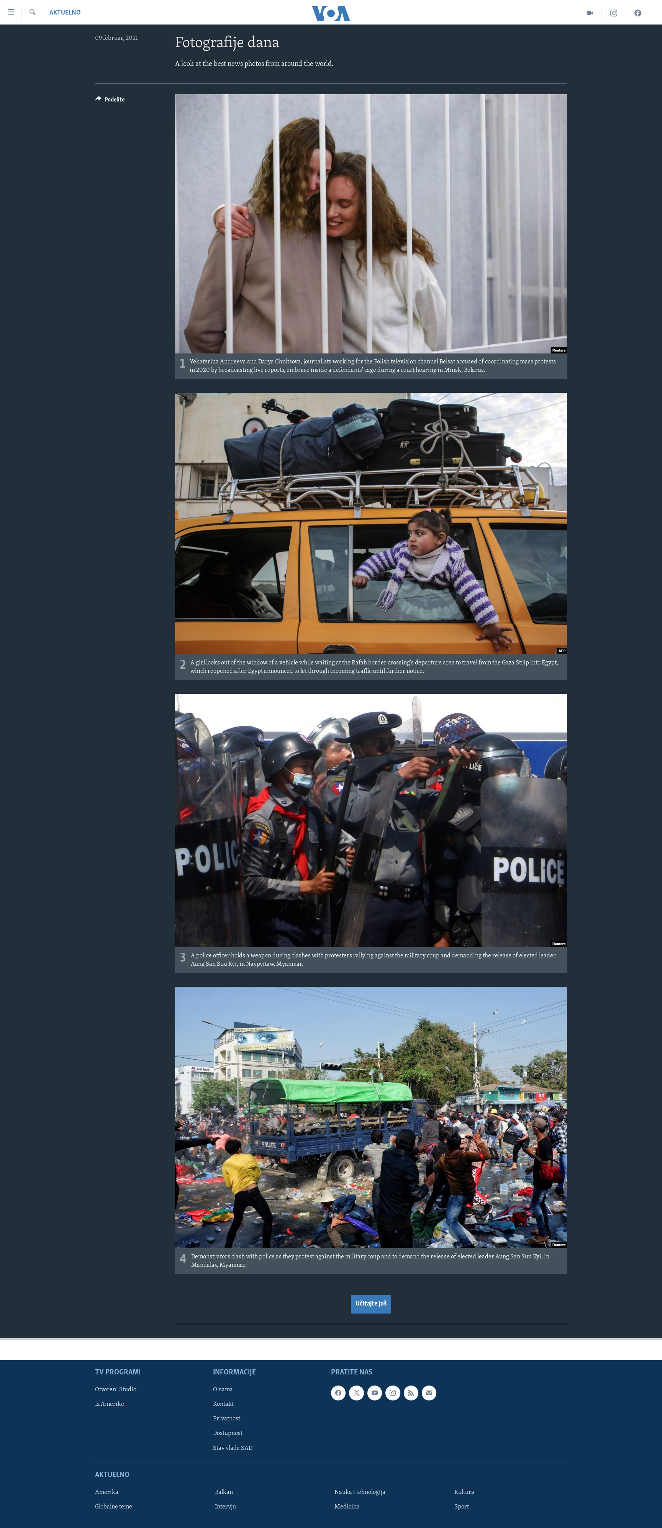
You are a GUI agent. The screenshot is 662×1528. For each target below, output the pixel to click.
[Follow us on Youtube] (374, 1393)
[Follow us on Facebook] (338, 1393)
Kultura (464, 1492)
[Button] (110, 101)
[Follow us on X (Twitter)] (356, 1393)
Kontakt (223, 1405)
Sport (461, 1507)
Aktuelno (65, 13)
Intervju (225, 1507)
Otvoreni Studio (115, 1390)
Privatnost (226, 1419)
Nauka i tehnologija (359, 1492)
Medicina (347, 1507)
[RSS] (411, 1393)
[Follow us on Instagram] (392, 1393)
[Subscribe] (429, 1393)
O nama (223, 1390)
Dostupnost (228, 1434)
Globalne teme (113, 1507)
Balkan (224, 1492)
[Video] (590, 13)
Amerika (106, 1492)
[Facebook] (638, 13)
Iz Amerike (109, 1405)
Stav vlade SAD (232, 1448)
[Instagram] (614, 13)
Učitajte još (371, 1304)
